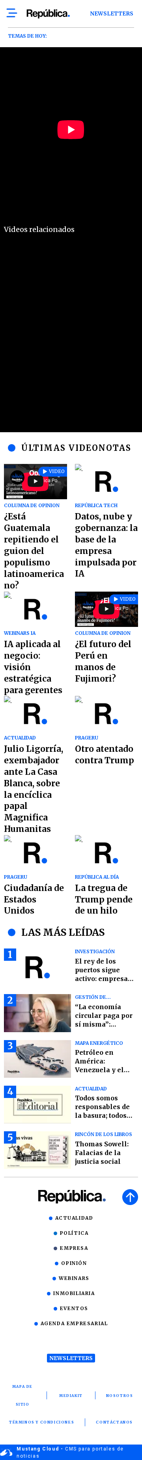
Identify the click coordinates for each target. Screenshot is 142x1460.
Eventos (74, 1308)
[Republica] (48, 14)
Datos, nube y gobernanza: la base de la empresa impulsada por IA (106, 545)
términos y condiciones (41, 1422)
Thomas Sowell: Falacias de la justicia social (102, 1152)
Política (74, 1233)
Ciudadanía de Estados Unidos (34, 899)
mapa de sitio (22, 1395)
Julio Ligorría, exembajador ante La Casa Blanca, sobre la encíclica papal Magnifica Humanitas (33, 788)
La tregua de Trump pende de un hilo (104, 899)
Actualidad (74, 1218)
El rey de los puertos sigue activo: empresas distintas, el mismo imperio (103, 978)
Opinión (74, 1263)
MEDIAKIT (71, 1395)
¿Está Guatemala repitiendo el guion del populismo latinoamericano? (34, 550)
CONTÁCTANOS (114, 1422)
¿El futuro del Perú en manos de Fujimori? (103, 661)
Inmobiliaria (74, 1293)
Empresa (74, 1248)
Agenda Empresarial (74, 1323)
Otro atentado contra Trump (104, 754)
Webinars (74, 1278)
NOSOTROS (119, 1395)
